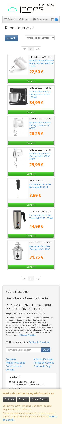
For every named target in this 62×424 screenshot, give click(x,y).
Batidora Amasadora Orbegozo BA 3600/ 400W (40, 156)
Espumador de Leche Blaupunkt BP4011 (40, 186)
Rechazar (23, 399)
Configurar (9, 399)
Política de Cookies (44, 362)
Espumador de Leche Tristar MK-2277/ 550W (41, 216)
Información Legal (43, 359)
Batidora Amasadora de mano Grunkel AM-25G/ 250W (41, 63)
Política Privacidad (15, 362)
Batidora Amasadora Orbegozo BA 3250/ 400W (40, 125)
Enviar (46, 349)
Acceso (25, 19)
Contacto (42, 19)
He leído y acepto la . (29, 342)
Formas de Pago (42, 366)
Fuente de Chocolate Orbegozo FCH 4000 (39, 248)
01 (31, 48)
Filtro (10, 38)
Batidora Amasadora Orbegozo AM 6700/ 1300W (40, 94)
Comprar (31, 81)
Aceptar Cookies (39, 399)
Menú (11, 19)
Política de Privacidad (28, 335)
